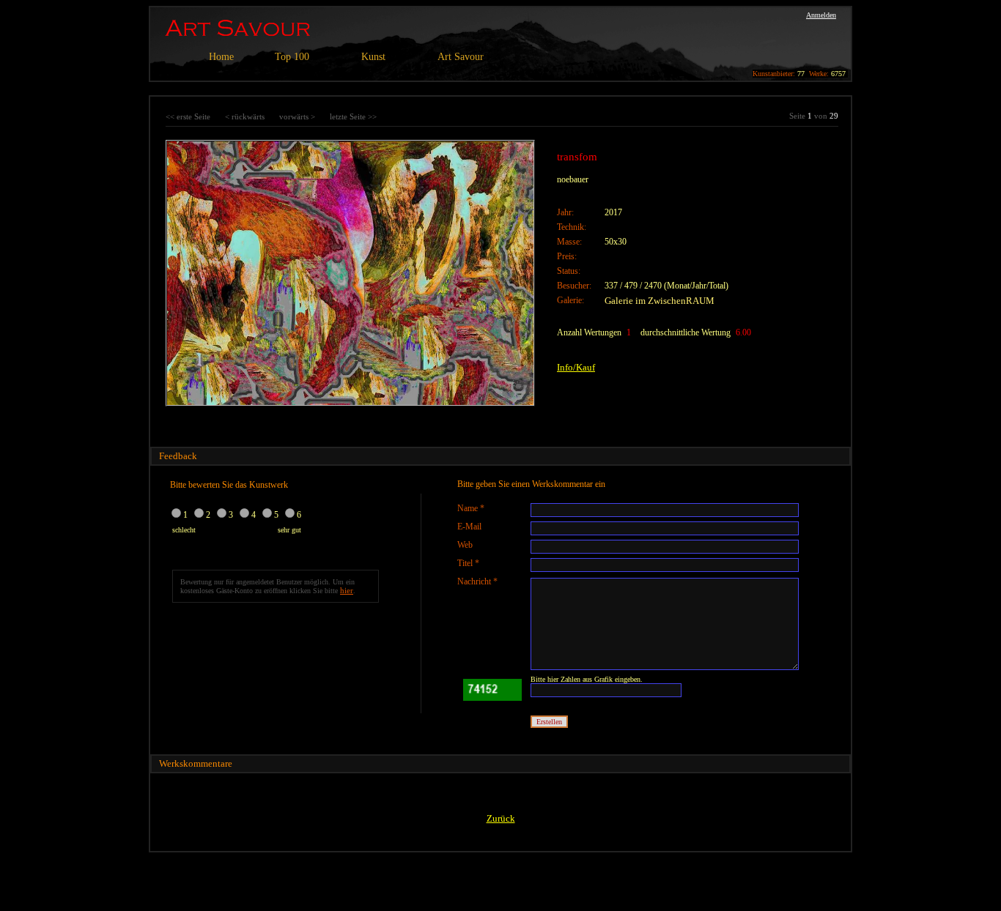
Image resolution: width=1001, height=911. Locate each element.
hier (346, 590)
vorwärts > (297, 116)
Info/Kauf (576, 367)
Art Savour (460, 56)
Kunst (373, 56)
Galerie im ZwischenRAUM (659, 300)
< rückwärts (245, 116)
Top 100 (292, 56)
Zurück (501, 818)
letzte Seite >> (353, 116)
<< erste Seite (188, 116)
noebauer (572, 179)
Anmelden (821, 15)
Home (221, 56)
